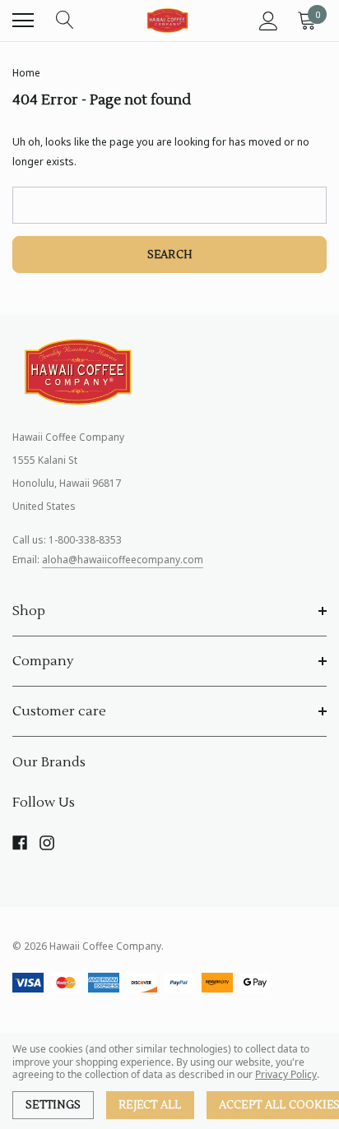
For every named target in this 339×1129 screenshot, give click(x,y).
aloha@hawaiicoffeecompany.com (122, 560)
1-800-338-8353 (85, 540)
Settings (53, 1105)
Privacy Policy (286, 1074)
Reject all (150, 1105)
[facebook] (19, 842)
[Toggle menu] (23, 20)
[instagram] (46, 842)
